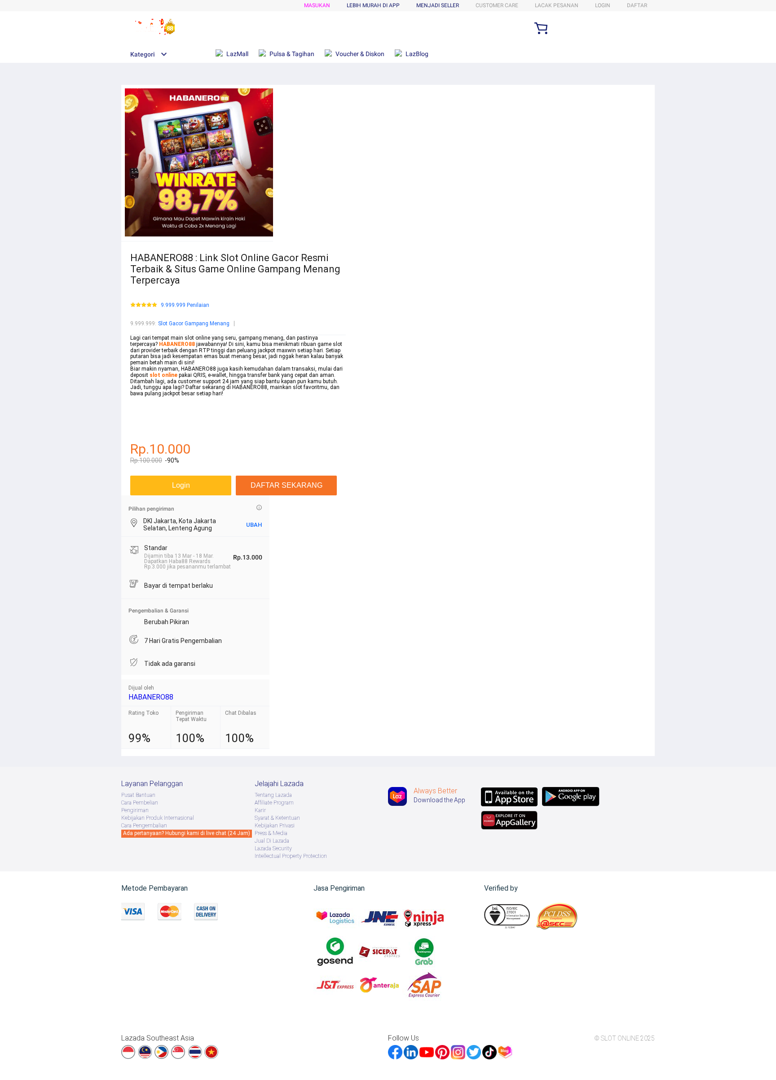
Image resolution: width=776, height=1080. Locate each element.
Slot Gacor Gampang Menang (193, 323)
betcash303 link (149, 424)
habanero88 (144, 406)
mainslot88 (144, 400)
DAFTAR (637, 5)
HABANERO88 (150, 697)
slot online (163, 375)
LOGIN (602, 5)
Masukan (317, 5)
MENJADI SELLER (437, 5)
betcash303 (144, 412)
